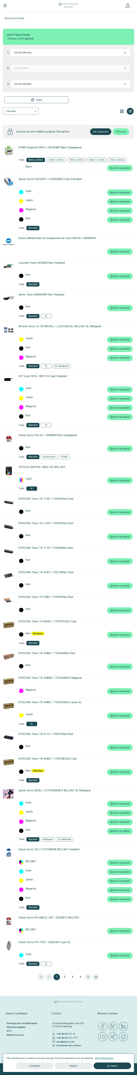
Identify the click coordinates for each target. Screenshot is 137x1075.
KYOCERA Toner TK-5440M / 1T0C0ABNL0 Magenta (50, 677)
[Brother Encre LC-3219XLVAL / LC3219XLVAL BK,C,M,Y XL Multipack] (8, 330)
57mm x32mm (117, 160)
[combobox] (70, 52)
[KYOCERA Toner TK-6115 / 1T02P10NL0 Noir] (8, 737)
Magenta (31, 209)
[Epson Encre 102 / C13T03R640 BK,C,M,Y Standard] (8, 853)
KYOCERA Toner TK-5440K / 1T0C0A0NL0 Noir (47, 653)
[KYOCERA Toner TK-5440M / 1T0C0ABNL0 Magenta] (8, 681)
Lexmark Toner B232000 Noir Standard (42, 262)
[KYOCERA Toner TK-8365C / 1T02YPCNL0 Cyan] (8, 625)
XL (46, 316)
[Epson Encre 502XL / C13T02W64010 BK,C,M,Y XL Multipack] (8, 794)
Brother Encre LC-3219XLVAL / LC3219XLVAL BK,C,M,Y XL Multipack (60, 326)
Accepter (112, 1065)
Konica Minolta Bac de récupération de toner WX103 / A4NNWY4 (57, 238)
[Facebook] (103, 1026)
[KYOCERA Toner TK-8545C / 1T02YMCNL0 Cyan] (8, 762)
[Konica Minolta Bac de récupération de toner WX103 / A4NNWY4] (8, 241)
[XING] (113, 1037)
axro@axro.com (65, 1041)
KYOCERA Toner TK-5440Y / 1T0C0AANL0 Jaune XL (50, 702)
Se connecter (100, 131)
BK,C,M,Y (31, 861)
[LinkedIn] (124, 1026)
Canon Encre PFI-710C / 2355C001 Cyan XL (44, 942)
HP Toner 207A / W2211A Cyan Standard (43, 376)
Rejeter (73, 1065)
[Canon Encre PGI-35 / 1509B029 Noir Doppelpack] (8, 438)
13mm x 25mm (56, 160)
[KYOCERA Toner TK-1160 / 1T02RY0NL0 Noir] (8, 526)
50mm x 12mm (97, 160)
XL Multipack (61, 366)
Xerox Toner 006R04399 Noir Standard (41, 294)
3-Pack (64, 456)
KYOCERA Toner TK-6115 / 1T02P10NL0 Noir (46, 734)
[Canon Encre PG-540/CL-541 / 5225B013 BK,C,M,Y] (8, 921)
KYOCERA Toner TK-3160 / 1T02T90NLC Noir (46, 572)
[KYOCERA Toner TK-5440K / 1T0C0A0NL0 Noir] (8, 656)
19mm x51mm (76, 160)
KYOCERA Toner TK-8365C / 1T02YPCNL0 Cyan (48, 621)
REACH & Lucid (15, 1034)
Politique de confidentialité (22, 1023)
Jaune (29, 200)
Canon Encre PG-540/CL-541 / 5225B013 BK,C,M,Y (49, 917)
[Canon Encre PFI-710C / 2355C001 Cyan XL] (8, 945)
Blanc (29, 166)
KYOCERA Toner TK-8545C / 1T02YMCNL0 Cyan (48, 758)
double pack (49, 456)
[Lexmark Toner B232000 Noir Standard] (8, 266)
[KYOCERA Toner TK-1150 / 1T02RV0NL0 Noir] (8, 502)
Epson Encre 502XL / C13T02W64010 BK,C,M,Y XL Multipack (55, 790)
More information (104, 1058)
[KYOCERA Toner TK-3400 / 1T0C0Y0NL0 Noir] (8, 600)
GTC (9, 1030)
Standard (32, 228)
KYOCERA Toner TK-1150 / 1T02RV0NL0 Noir (46, 498)
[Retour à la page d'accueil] (68, 5)
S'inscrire (121, 131)
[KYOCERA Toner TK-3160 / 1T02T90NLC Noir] (8, 576)
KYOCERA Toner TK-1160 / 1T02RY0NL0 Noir (46, 523)
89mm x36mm (35, 160)
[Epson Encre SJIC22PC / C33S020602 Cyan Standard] (8, 182)
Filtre (39, 100)
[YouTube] (103, 1037)
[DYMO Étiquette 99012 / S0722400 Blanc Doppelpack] (8, 151)
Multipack (48, 839)
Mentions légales (16, 1027)
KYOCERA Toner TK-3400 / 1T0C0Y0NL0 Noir (46, 597)
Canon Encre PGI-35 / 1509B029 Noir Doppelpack (48, 435)
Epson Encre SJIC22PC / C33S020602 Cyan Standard (50, 179)
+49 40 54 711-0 (65, 1033)
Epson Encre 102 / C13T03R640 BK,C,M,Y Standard (49, 849)
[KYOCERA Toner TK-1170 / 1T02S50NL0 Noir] (8, 551)
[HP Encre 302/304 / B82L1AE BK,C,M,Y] (8, 470)
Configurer (34, 1065)
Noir (28, 218)
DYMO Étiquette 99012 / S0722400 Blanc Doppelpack (50, 147)
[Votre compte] (128, 5)
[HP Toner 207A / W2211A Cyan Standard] (8, 379)
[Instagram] (124, 1037)
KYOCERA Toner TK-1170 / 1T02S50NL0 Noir (46, 547)
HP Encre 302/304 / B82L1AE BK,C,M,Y (42, 467)
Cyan (28, 191)
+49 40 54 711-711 (67, 1037)
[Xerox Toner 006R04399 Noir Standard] (8, 298)
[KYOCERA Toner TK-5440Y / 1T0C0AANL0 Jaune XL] (8, 705)
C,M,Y (29, 479)
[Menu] (5, 5)
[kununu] (113, 1026)
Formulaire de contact (68, 1045)
